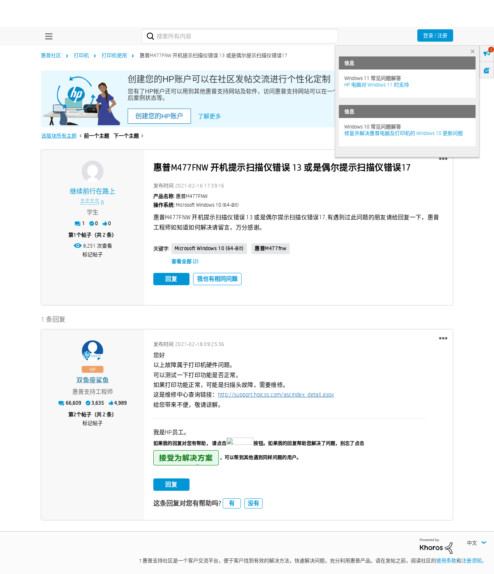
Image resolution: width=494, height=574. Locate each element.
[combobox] (240, 36)
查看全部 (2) (185, 261)
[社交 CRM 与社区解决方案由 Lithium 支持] (436, 545)
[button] (443, 159)
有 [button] (232, 503)
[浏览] (47, 36)
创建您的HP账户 (159, 116)
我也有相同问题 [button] (217, 279)
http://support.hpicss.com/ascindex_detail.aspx (276, 394)
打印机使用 (114, 55)
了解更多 (209, 116)
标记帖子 (92, 254)
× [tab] (473, 51)
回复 (171, 279)
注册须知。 (474, 560)
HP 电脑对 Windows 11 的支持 (376, 84)
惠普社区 (51, 55)
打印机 (81, 55)
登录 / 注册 (435, 35)
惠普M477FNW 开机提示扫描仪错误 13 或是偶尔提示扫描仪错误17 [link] (214, 55)
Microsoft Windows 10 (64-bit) (209, 248)
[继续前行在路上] (92, 171)
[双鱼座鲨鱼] (92, 351)
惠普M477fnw (270, 248)
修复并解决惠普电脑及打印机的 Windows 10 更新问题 (403, 133)
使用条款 (446, 560)
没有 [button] (253, 503)
